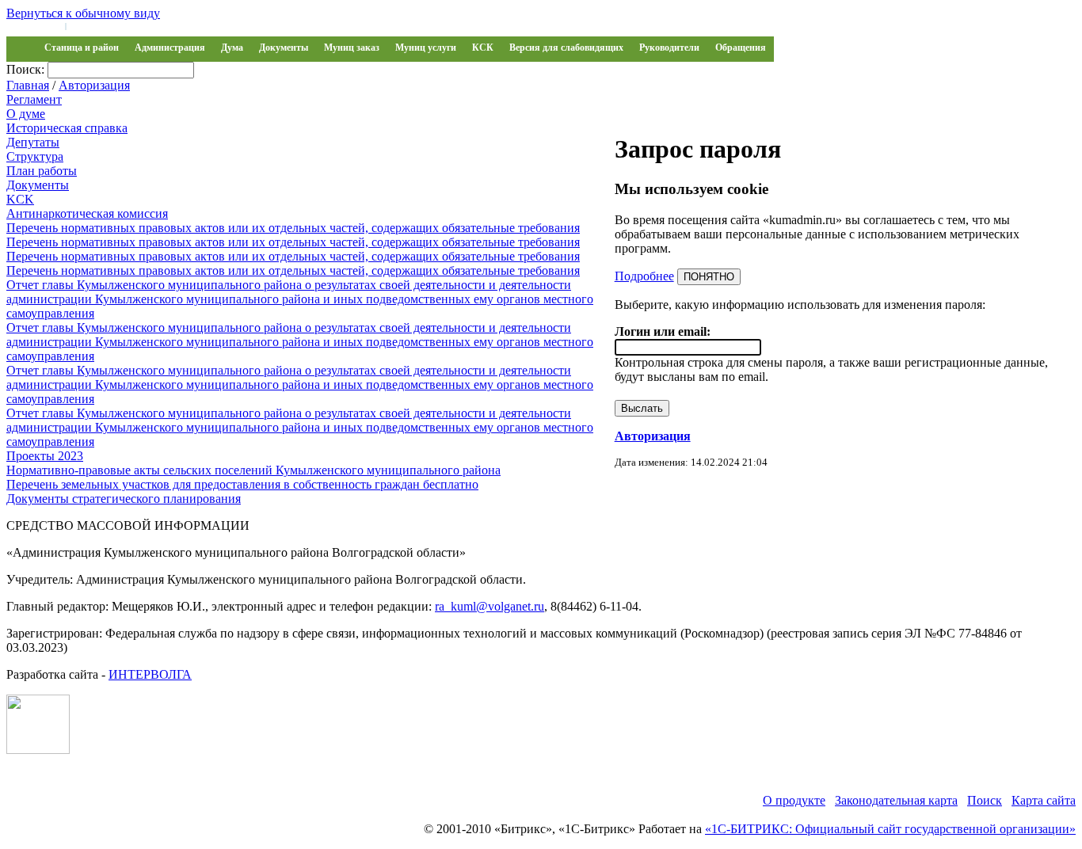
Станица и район (81, 47)
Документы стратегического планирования (123, 498)
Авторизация (94, 85)
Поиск (984, 800)
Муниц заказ (351, 47)
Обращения (740, 47)
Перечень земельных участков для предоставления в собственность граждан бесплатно (242, 484)
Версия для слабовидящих (566, 47)
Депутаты (32, 142)
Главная (27, 85)
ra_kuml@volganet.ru (489, 606)
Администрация (170, 47)
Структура (34, 156)
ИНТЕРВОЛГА (150, 674)
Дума (232, 47)
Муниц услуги (425, 47)
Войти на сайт (33, 25)
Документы (283, 47)
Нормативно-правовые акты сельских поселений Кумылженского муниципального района (253, 470)
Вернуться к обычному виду (83, 13)
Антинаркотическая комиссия (87, 213)
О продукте (794, 800)
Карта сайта (1044, 800)
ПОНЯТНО (709, 277)
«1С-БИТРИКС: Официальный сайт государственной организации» (890, 829)
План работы (41, 170)
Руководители (669, 47)
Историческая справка (67, 128)
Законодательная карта (896, 800)
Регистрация (95, 25)
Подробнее (644, 276)
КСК (482, 47)
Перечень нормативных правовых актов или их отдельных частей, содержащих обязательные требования (293, 227)
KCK (20, 199)
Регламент (34, 99)
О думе (25, 113)
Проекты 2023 (44, 456)
